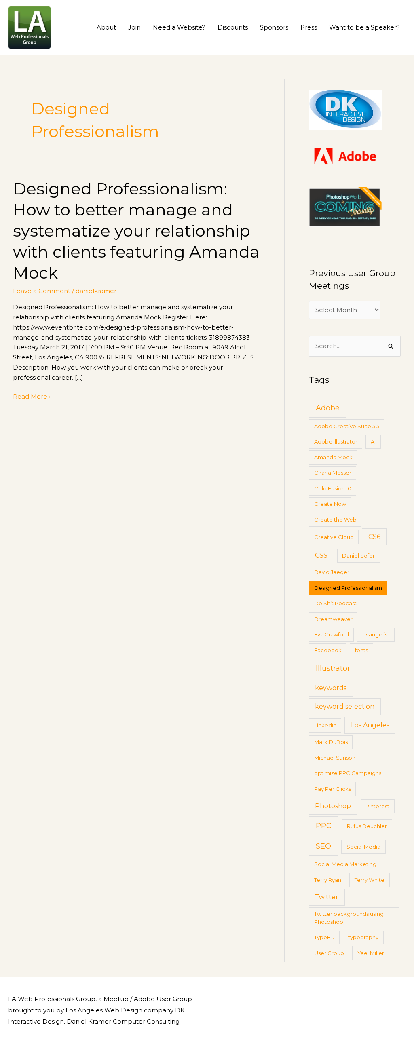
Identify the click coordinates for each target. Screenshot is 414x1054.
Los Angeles (370, 725)
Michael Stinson (334, 757)
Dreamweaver (333, 619)
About (106, 27)
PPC (324, 825)
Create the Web (335, 519)
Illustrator (333, 668)
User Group (329, 953)
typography (363, 937)
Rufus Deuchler (367, 826)
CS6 (374, 537)
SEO (323, 846)
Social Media (363, 846)
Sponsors (274, 27)
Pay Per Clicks (332, 789)
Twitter (326, 897)
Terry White (369, 880)
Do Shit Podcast (335, 603)
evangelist (375, 634)
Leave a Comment (41, 291)
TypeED (324, 937)
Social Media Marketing (345, 864)
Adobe (328, 407)
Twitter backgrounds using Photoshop (349, 917)
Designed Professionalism (348, 588)
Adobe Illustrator (335, 441)
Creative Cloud (334, 537)
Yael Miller (370, 953)
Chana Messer (332, 472)
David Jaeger (331, 572)
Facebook (328, 650)
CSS (321, 555)
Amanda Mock (333, 457)
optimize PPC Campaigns (347, 773)
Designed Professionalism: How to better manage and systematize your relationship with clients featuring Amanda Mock (136, 231)
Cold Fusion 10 (332, 488)
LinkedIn (325, 725)
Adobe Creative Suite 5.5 (346, 426)
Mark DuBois (331, 742)
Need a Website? (179, 27)
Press (308, 27)
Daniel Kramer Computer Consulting (123, 1021)
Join (134, 27)
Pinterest (377, 806)
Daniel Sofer (358, 555)
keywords (330, 688)
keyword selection (344, 706)
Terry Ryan (327, 880)
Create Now (330, 504)
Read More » (32, 396)
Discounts (233, 27)
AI (373, 441)
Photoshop (333, 806)
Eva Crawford (331, 634)
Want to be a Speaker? (364, 27)
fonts (361, 650)
